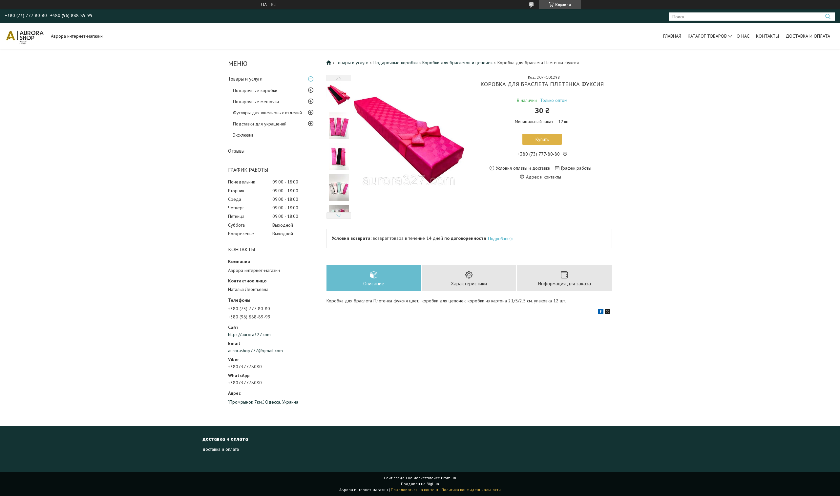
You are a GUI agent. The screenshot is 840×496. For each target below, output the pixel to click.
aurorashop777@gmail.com (255, 350)
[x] (607, 312)
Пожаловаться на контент (414, 489)
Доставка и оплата (808, 36)
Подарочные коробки (255, 90)
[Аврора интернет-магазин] (25, 36)
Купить (542, 139)
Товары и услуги (245, 79)
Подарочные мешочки (256, 102)
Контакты (767, 36)
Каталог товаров (707, 36)
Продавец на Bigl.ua (420, 483)
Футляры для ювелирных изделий (267, 113)
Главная (672, 36)
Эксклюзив (243, 135)
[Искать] (827, 16)
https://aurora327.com (249, 334)
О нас (743, 36)
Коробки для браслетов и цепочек (457, 62)
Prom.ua (448, 477)
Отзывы (236, 151)
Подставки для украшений (259, 124)
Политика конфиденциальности (471, 489)
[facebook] (600, 312)
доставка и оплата (220, 449)
